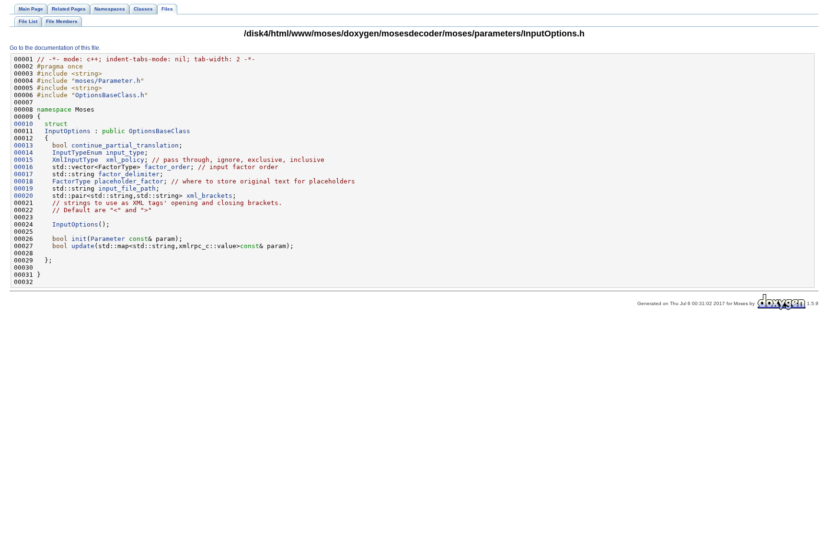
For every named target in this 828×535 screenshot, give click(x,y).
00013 (23, 145)
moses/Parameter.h (107, 80)
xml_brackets (209, 195)
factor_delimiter (129, 174)
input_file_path (127, 188)
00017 (23, 174)
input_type (125, 152)
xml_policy (125, 159)
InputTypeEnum (77, 152)
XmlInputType (75, 159)
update (82, 246)
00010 (23, 123)
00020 (23, 195)
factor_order (167, 167)
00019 (23, 188)
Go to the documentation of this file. (55, 48)
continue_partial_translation (125, 145)
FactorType (71, 181)
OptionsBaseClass (159, 131)
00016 (23, 167)
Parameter (108, 238)
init (79, 238)
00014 (23, 152)
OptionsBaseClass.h (109, 95)
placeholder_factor (128, 181)
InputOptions (68, 131)
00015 (23, 159)
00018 (23, 181)
